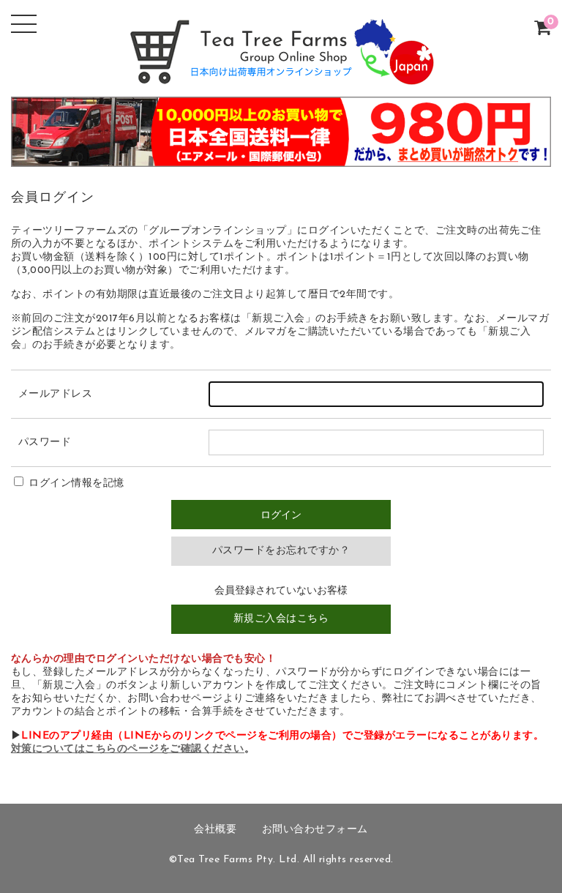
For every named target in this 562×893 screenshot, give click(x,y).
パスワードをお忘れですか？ (281, 550)
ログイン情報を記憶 (75, 483)
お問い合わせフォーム (315, 829)
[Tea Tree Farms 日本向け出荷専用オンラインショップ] (281, 74)
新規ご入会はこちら (281, 618)
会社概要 (215, 829)
